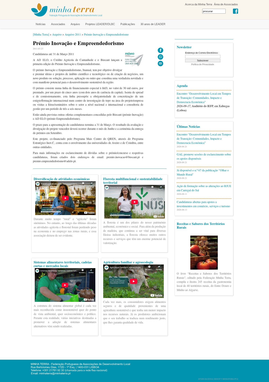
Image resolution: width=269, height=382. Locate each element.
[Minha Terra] (41, 34)
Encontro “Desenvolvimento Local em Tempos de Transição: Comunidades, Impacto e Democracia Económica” (204, 98)
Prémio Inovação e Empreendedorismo (106, 34)
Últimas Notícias (188, 126)
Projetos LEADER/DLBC (100, 24)
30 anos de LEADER (153, 24)
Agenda (182, 85)
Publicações (127, 24)
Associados (58, 24)
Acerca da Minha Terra (198, 4)
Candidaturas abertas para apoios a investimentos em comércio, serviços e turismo (203, 204)
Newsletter (184, 47)
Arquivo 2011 (73, 34)
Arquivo (75, 24)
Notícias (41, 24)
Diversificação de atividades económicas (62, 178)
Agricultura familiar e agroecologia (128, 262)
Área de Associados (226, 4)
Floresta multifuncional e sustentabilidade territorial (132, 180)
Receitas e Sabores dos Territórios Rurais (201, 225)
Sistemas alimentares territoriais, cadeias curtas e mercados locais (63, 264)
